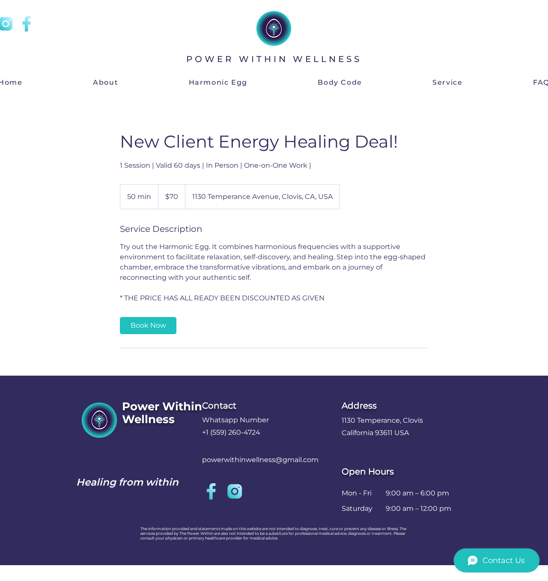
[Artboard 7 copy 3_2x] (26, 23)
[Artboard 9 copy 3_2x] (234, 491)
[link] (148, 325)
